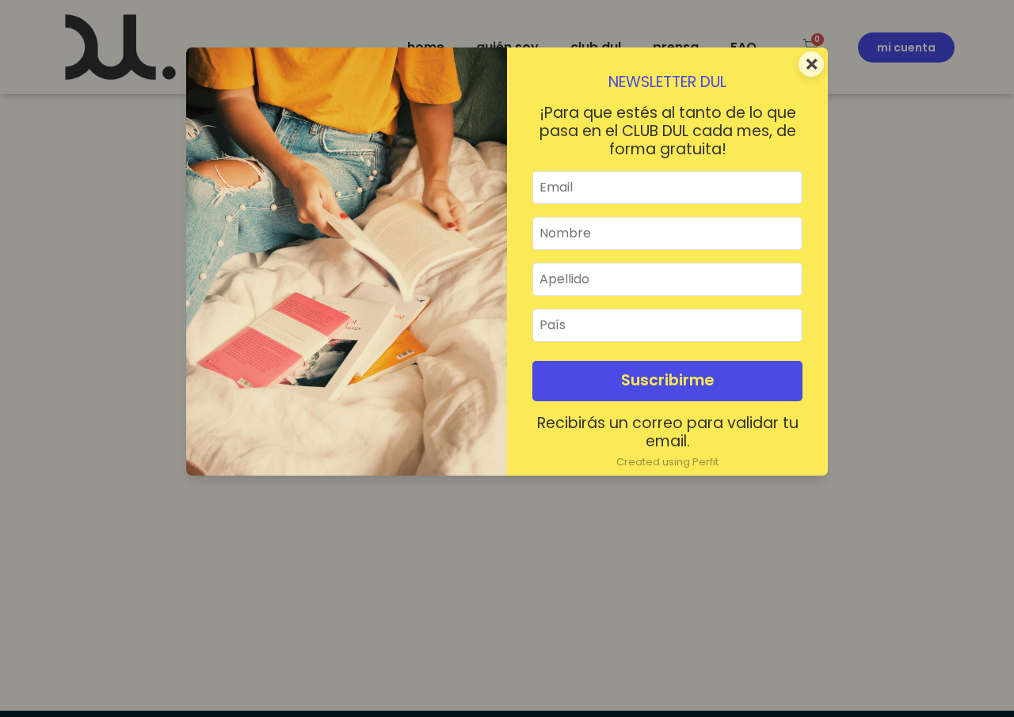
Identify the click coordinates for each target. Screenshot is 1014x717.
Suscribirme (667, 380)
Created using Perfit (667, 462)
